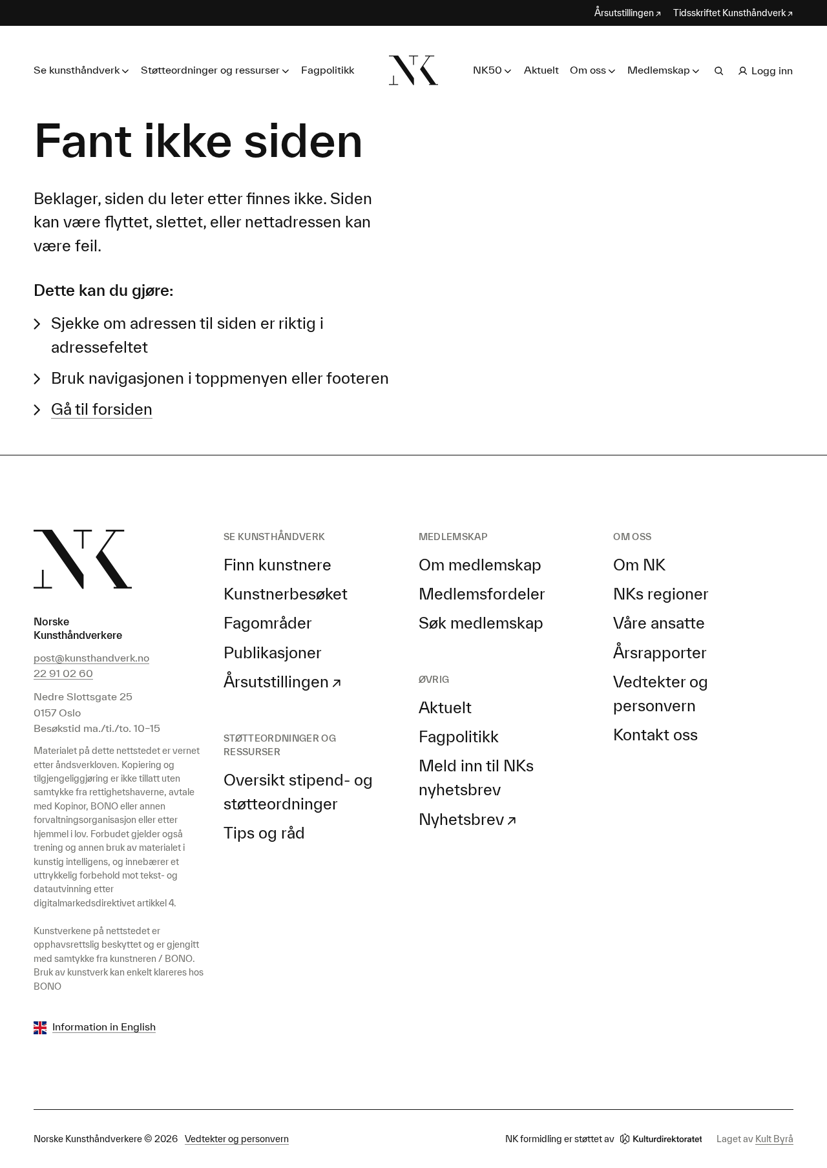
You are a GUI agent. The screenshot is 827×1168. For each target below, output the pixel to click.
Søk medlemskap (481, 623)
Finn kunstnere (277, 565)
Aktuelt (541, 70)
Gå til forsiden (101, 409)
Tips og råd (264, 833)
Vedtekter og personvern (237, 1138)
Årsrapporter (660, 652)
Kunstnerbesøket (286, 594)
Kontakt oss (655, 734)
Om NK (639, 565)
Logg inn (772, 70)
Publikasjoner (273, 652)
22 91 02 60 (63, 673)
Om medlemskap (480, 565)
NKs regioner (661, 594)
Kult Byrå (774, 1138)
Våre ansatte (659, 623)
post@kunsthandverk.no (91, 657)
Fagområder (268, 623)
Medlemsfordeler (482, 594)
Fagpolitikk (327, 70)
